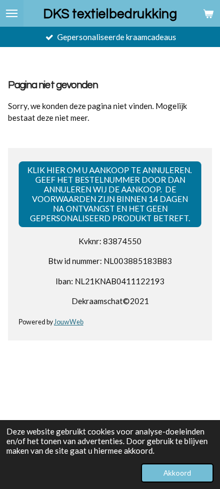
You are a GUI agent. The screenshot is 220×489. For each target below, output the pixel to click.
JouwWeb (68, 322)
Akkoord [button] (177, 473)
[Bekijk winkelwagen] (208, 13)
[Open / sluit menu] (11, 13)
